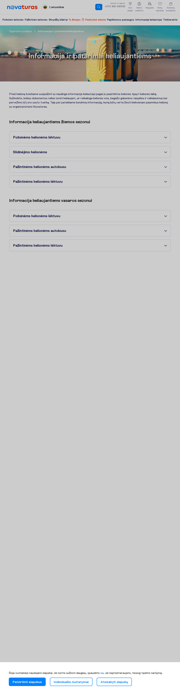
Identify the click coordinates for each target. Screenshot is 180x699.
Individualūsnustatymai (71, 682)
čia (102, 673)
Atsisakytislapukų (114, 682)
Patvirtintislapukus (27, 682)
